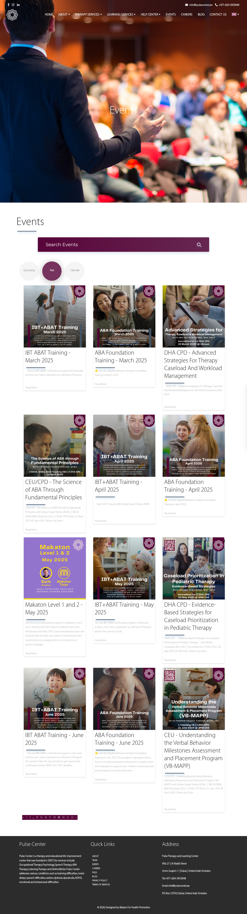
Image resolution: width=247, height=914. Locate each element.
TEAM (94, 860)
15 (41, 817)
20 (63, 817)
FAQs (94, 872)
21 (68, 817)
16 (45, 817)
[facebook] (8, 5)
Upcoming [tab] (29, 270)
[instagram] (13, 5)
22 (72, 817)
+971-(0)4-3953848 (229, 5)
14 (37, 817)
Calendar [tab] (75, 270)
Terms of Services (101, 884)
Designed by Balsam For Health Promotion (128, 907)
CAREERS (96, 868)
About (95, 856)
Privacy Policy (99, 880)
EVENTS (95, 864)
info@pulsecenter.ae (200, 5)
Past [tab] (52, 270)
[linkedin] (18, 5)
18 (54, 817)
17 (50, 817)
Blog (94, 876)
